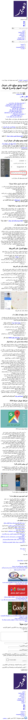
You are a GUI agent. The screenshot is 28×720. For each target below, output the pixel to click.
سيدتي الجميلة (21, 37)
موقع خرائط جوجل (16, 322)
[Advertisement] (14, 64)
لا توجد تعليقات (19, 94)
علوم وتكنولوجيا (21, 39)
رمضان (23, 701)
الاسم (25, 643)
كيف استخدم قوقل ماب (16, 107)
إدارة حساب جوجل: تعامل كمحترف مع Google (14, 542)
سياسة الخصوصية (20, 47)
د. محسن (5, 718)
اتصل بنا (23, 48)
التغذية (23, 702)
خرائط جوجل (20, 560)
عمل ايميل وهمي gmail (14, 337)
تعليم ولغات (22, 35)
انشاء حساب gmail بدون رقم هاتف (16, 531)
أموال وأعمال (21, 32)
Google (20, 80)
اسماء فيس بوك (19, 396)
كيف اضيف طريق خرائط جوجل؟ (14, 104)
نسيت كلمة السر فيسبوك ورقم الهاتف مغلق (14, 523)
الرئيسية (23, 44)
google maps (24, 147)
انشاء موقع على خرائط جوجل (9, 143)
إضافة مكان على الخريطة (16, 109)
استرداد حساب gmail (20, 528)
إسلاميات (22, 33)
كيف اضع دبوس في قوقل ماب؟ (14, 116)
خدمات (23, 36)
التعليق (25, 631)
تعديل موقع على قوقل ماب (15, 111)
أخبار (23, 31)
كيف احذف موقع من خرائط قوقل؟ (13, 105)
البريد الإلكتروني (23, 645)
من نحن (23, 45)
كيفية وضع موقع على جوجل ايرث (17, 103)
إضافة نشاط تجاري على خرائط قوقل (13, 112)
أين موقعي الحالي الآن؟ (16, 115)
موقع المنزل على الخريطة (18, 108)
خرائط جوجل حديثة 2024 (19, 114)
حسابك (17, 256)
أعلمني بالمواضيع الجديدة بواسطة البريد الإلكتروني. (14, 667)
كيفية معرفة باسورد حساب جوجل (15, 136)
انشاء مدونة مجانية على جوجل (15, 220)
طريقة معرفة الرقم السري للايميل (16, 525)
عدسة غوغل (17, 200)
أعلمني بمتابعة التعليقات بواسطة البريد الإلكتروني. (14, 664)
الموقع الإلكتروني (23, 649)
